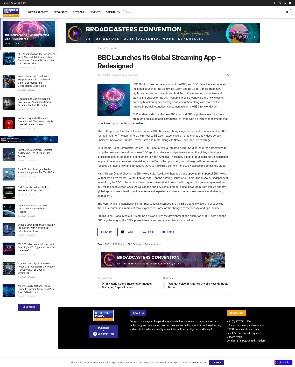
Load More (29, 307)
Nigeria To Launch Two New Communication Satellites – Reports (32, 208)
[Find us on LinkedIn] (285, 3)
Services (78, 12)
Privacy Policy (199, 362)
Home (100, 48)
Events (95, 12)
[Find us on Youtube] (290, 3)
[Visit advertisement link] (29, 139)
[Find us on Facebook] (274, 3)
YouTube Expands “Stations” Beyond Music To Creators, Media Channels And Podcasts (35, 121)
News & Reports (38, 12)
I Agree (217, 362)
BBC (107, 244)
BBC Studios (134, 244)
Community (113, 12)
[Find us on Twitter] (279, 3)
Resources (60, 12)
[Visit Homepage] (11, 12)
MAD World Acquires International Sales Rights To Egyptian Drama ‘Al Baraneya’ (36, 247)
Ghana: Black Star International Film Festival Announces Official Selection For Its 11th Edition (34, 101)
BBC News (118, 244)
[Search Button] (287, 12)
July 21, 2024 (103, 75)
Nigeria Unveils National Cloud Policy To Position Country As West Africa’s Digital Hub (36, 289)
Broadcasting (112, 48)
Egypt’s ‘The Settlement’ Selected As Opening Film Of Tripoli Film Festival (35, 153)
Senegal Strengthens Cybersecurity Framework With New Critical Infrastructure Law (36, 227)
